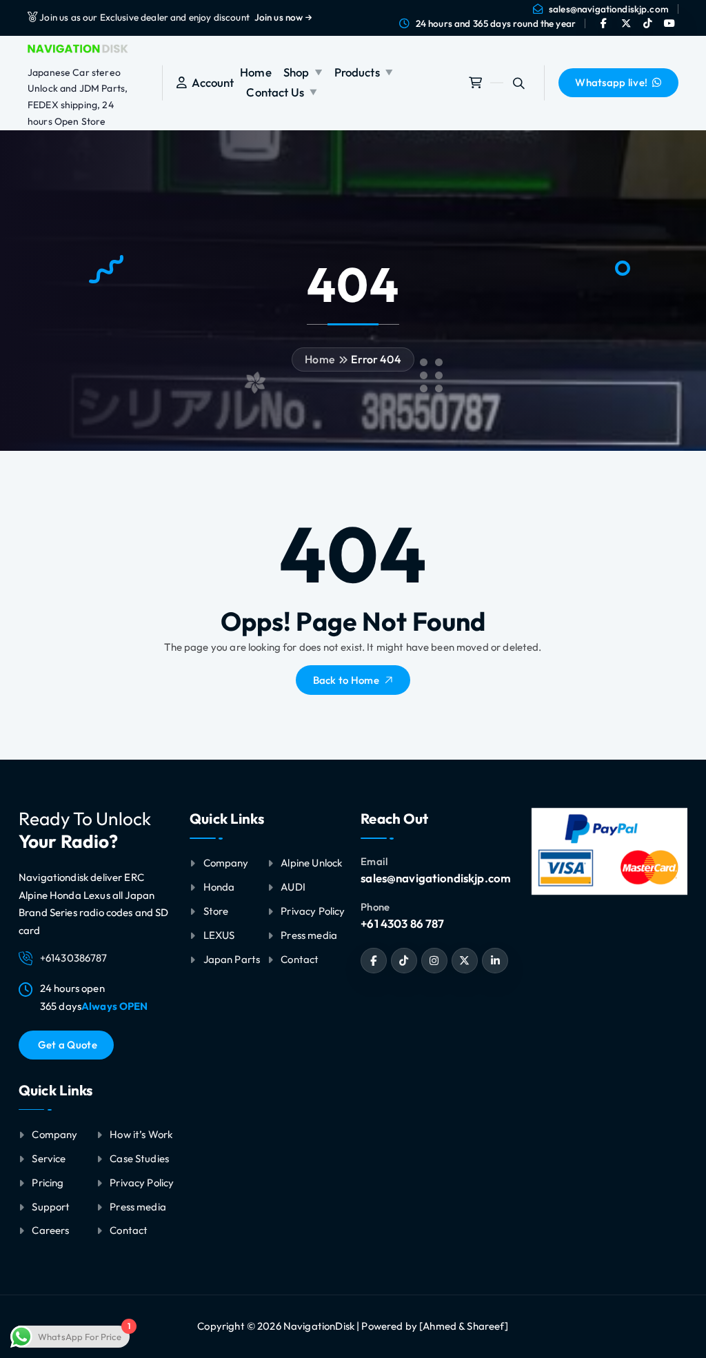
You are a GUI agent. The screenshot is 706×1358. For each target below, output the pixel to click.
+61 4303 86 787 (402, 923)
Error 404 (376, 359)
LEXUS (219, 935)
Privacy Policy (142, 1182)
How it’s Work (141, 1134)
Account (210, 82)
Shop (296, 72)
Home (256, 72)
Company (54, 1134)
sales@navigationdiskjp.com (609, 8)
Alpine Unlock (311, 862)
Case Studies (139, 1158)
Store (216, 911)
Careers (50, 1230)
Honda (219, 886)
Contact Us (275, 92)
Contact (129, 1230)
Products (357, 72)
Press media (138, 1206)
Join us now (279, 17)
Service (48, 1158)
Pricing (47, 1182)
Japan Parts (232, 959)
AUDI (293, 886)
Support (51, 1206)
